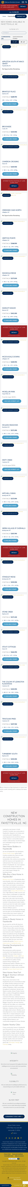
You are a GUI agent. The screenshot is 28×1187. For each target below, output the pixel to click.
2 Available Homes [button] (10, 104)
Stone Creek (7, 612)
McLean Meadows (10, 425)
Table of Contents (19, 1155)
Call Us (15, 1133)
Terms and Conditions (17, 1154)
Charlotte (5, 1044)
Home (4, 16)
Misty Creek (7, 460)
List (15, 42)
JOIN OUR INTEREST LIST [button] (11, 401)
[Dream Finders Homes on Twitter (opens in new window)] (15, 1138)
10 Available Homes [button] (10, 369)
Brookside (6, 126)
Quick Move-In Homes (18, 37)
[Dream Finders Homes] (10, 2)
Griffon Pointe (8, 238)
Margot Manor (9, 308)
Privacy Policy (7, 1154)
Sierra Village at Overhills (13, 528)
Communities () (5, 37)
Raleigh (18, 1042)
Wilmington (12, 1042)
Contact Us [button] (21, 16)
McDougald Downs (11, 357)
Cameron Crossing (10, 161)
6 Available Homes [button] (10, 540)
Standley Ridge (8, 577)
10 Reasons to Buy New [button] (13, 1116)
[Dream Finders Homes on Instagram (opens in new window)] (12, 1138)
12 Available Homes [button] (10, 139)
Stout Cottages (9, 647)
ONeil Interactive (17, 1179)
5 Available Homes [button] (10, 624)
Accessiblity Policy (8, 1155)
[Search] (26, 2)
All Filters (13, 12)
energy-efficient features (17, 890)
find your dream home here (14, 969)
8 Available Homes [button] (10, 505)
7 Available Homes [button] (10, 589)
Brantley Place (9, 92)
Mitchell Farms (9, 493)
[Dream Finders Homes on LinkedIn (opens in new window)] (9, 1138)
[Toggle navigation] (23, 2)
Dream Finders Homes (9, 853)
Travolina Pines (9, 719)
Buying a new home (8, 879)
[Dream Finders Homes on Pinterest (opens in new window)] (21, 1138)
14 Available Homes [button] (10, 250)
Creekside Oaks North (11, 210)
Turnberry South (9, 754)
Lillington (15, 956)
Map (24, 42)
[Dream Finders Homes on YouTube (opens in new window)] (18, 1138)
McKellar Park (8, 392)
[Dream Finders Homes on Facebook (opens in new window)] (6, 1138)
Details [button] (22, 6)
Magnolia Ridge (9, 273)
